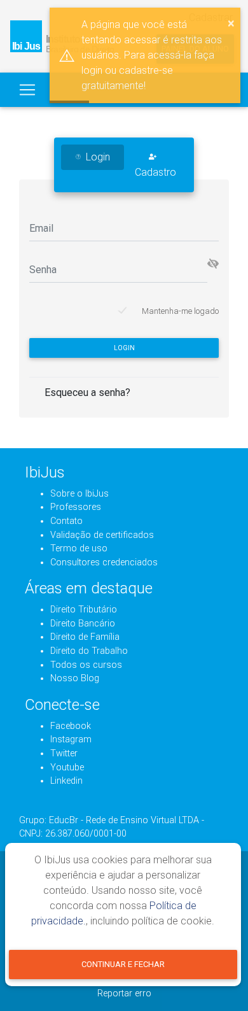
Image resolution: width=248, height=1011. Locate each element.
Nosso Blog (74, 678)
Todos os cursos (86, 665)
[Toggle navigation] (27, 90)
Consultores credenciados (104, 562)
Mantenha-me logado (180, 311)
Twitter (64, 753)
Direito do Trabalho (89, 651)
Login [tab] (98, 157)
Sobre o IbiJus (79, 493)
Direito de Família (85, 637)
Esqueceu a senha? (87, 392)
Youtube (67, 767)
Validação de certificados (102, 535)
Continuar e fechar (123, 964)
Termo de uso (78, 548)
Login (124, 348)
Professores (75, 507)
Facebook (70, 726)
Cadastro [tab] (155, 172)
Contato (66, 521)
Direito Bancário (82, 623)
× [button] (231, 23)
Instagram (71, 739)
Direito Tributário (83, 609)
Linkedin (66, 780)
